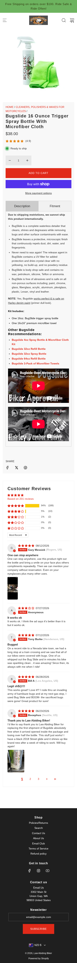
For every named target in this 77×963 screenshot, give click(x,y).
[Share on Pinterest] (25, 468)
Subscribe (38, 928)
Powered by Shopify (38, 958)
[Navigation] (4, 20)
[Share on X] (16, 468)
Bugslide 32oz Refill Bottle (29, 348)
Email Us (38, 887)
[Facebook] (29, 871)
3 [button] (38, 778)
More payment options (38, 193)
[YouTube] (47, 871)
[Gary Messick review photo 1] (12, 588)
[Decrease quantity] (10, 160)
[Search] (64, 20)
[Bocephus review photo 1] (15, 761)
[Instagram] (38, 871)
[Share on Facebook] (7, 468)
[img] (26, 545)
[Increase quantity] (27, 160)
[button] (15, 505)
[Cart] (72, 20)
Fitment (55, 206)
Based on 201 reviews (20, 498)
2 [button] (30, 778)
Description (22, 206)
